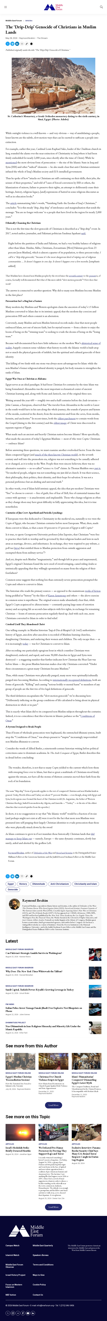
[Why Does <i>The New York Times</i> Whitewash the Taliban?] (95, 973)
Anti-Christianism (60, 884)
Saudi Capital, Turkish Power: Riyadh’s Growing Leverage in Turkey (40, 989)
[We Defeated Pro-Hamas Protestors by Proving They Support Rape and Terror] (53, 1132)
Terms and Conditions (43, 1265)
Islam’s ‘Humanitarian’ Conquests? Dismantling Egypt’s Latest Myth (84, 1079)
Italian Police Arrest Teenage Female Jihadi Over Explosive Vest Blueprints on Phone (44, 1009)
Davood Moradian (26, 975)
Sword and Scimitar (64, 852)
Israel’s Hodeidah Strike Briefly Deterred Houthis (18, 1149)
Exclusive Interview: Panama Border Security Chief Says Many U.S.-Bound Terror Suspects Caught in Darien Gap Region (86, 1153)
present (92, 275)
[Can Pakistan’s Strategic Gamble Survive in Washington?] (95, 954)
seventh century (76, 275)
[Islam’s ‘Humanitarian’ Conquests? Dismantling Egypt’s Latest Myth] (86, 1061)
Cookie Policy (39, 1285)
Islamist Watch (12, 1255)
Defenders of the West (43, 852)
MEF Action (11, 1295)
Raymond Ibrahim (27, 38)
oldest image (60, 423)
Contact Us (38, 1295)
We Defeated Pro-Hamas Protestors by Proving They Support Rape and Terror (52, 1150)
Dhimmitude (38, 884)
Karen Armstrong (57, 595)
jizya (17, 548)
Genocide (13, 889)
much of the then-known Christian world (56, 454)
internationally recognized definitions (72, 680)
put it (97, 468)
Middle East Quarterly (43, 1245)
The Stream (42, 38)
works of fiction (93, 591)
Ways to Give (38, 1275)
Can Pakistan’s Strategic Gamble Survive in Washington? (34, 953)
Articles (28, 21)
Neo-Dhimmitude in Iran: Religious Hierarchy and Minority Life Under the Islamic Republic (43, 1028)
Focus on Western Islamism (14, 1286)
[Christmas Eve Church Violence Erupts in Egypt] (53, 1061)
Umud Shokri (24, 993)
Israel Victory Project (15, 1275)
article (13, 203)
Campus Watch (12, 1245)
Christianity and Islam (85, 884)
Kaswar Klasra (25, 957)
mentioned (11, 162)
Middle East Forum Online (18, 1073)
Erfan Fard (23, 1033)
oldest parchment (67, 418)
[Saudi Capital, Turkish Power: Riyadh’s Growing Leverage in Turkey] (95, 991)
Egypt (11, 884)
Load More (54, 1105)
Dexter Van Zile (58, 1198)
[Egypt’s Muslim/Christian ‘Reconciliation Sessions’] (20, 1061)
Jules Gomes (25, 1015)
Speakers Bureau (40, 1255)
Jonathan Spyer (25, 1154)
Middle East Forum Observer (19, 949)
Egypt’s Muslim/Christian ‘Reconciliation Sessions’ (18, 1078)
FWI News (10, 1004)
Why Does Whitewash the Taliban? (34, 971)
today (25, 643)
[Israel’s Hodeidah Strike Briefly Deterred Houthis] (20, 1132)
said (83, 233)
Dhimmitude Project (16, 1023)
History (23, 884)
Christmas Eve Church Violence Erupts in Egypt (51, 1078)
